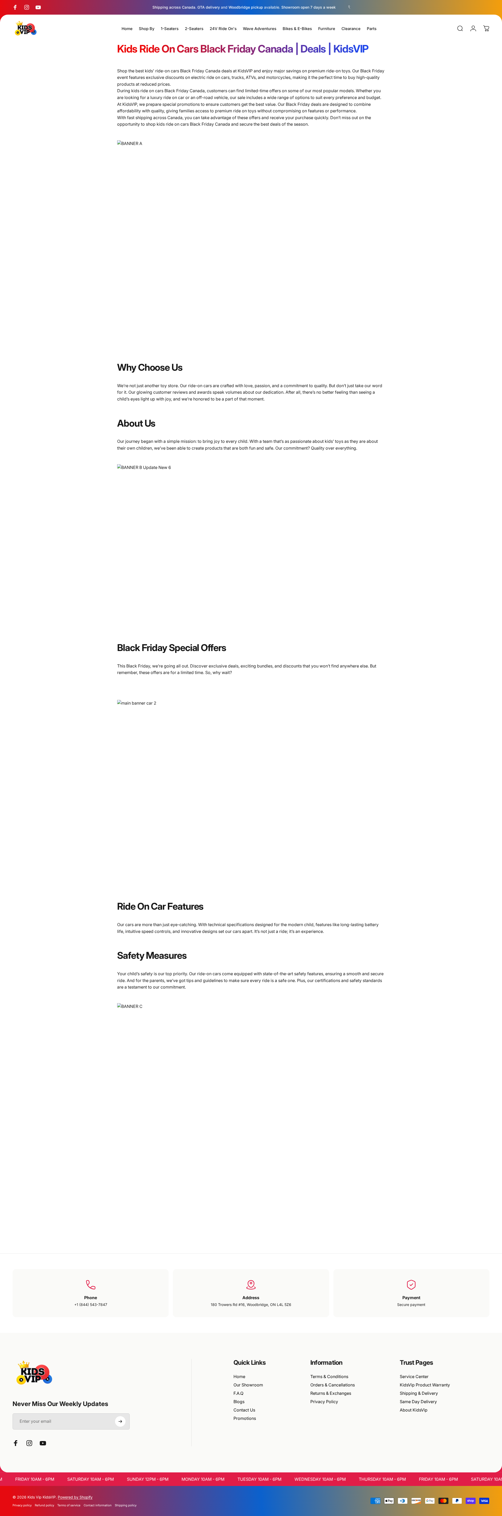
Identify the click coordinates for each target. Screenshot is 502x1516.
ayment (412, 1297)
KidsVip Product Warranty (425, 1384)
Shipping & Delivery (419, 1393)
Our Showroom (248, 1384)
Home (239, 1376)
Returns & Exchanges (330, 1393)
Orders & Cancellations (332, 1384)
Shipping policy (125, 1505)
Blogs (238, 1401)
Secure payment (411, 1304)
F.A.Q (238, 1393)
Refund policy (44, 1505)
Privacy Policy (324, 1401)
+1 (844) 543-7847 (90, 1304)
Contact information (98, 1505)
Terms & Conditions (329, 1376)
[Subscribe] (120, 1421)
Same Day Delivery (418, 1401)
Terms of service (69, 1505)
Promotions (244, 1418)
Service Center (414, 1376)
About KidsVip (413, 1410)
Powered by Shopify (75, 1497)
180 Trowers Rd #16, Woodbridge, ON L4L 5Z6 (251, 1304)
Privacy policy (22, 1505)
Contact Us (244, 1410)
